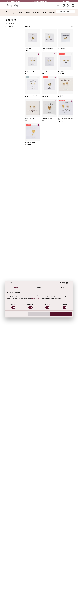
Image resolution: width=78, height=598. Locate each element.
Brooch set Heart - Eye (29, 118)
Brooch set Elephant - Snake (63, 95)
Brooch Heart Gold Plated (47, 118)
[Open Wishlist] (68, 5)
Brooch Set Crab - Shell (63, 71)
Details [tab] (39, 287)
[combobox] (65, 11)
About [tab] (62, 287)
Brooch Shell (44, 95)
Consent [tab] (16, 287)
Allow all (61, 314)
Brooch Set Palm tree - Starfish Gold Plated (65, 119)
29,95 (26, 50)
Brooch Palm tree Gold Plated (31, 142)
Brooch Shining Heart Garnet (47, 48)
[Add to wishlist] (38, 30)
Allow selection (39, 314)
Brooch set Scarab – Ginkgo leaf (31, 71)
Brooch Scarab (28, 48)
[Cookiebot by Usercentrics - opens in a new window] (61, 283)
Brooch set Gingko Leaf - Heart (31, 95)
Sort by (26, 26)
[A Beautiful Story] (12, 5)
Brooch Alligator (61, 48)
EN (58, 5)
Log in (65, 5)
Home (6, 26)
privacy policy (35, 298)
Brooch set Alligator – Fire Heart (48, 71)
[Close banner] (71, 282)
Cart (73, 5)
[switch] (30, 307)
